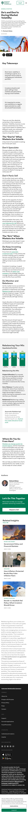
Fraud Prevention (6, 724)
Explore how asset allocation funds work (14, 420)
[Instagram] (10, 746)
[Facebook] (2, 746)
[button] (14, 509)
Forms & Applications (7, 721)
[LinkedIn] (7, 746)
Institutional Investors (7, 734)
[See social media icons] (3, 54)
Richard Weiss (7, 31)
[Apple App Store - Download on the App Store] (6, 754)
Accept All (14, 810)
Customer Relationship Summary (11, 688)
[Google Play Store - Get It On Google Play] (6, 758)
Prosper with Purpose (7, 699)
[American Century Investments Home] (5, 2)
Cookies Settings (14, 806)
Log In (20, 3)
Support (3, 718)
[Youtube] (13, 746)
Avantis (3, 737)
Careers (3, 709)
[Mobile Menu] (26, 3)
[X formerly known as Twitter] (5, 746)
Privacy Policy (5, 702)
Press (3, 706)
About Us (4, 696)
